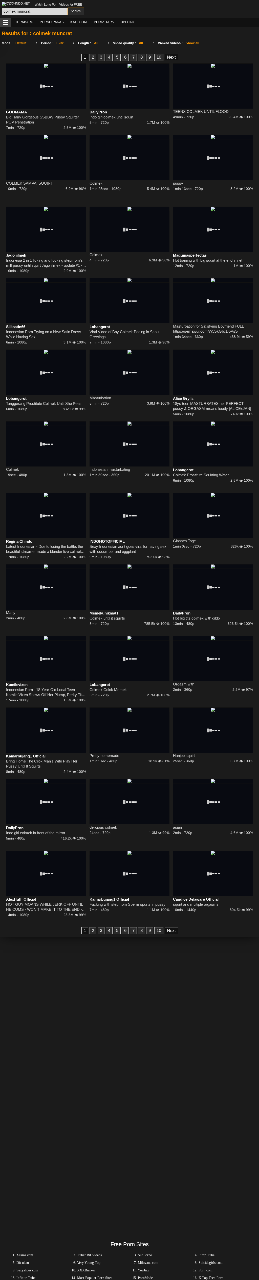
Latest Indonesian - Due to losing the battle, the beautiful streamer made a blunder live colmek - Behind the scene (45, 549)
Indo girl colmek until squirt (111, 117)
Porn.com (205, 1270)
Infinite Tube (25, 1278)
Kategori (78, 22)
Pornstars (104, 22)
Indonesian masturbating (110, 469)
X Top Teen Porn (211, 1278)
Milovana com (148, 1263)
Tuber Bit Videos (89, 1255)
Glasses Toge (184, 541)
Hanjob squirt (184, 755)
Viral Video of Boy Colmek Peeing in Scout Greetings (125, 334)
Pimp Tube (206, 1255)
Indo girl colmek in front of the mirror (35, 833)
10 (159, 57)
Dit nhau (22, 1263)
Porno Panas (52, 22)
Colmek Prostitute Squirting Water (201, 475)
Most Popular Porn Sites (94, 1278)
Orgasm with (183, 684)
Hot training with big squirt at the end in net (207, 260)
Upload (127, 22)
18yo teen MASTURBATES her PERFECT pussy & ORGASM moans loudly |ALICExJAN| (212, 406)
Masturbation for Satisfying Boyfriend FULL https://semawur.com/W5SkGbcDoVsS (208, 328)
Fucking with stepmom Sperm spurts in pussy (127, 904)
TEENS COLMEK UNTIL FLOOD (201, 111)
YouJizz (143, 1270)
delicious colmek (103, 827)
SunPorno (145, 1255)
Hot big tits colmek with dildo (196, 618)
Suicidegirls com (211, 1263)
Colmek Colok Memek (108, 689)
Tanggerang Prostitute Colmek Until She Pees (43, 403)
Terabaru (24, 22)
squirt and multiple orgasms (196, 904)
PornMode (145, 1278)
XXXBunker (86, 1270)
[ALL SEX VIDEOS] (5, 22)
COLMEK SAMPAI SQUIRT (29, 183)
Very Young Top (88, 1263)
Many (10, 612)
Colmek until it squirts (107, 618)
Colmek (96, 183)
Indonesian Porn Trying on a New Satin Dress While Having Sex (43, 334)
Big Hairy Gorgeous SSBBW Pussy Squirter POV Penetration (42, 119)
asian (177, 827)
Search (76, 11)
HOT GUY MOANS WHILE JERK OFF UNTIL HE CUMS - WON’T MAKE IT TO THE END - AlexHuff (44, 907)
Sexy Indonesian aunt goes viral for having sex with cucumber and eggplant (128, 549)
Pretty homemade (104, 755)
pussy (178, 183)
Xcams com (24, 1255)
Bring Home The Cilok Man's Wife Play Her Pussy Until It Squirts (41, 763)
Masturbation (100, 398)
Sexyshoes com (27, 1270)
